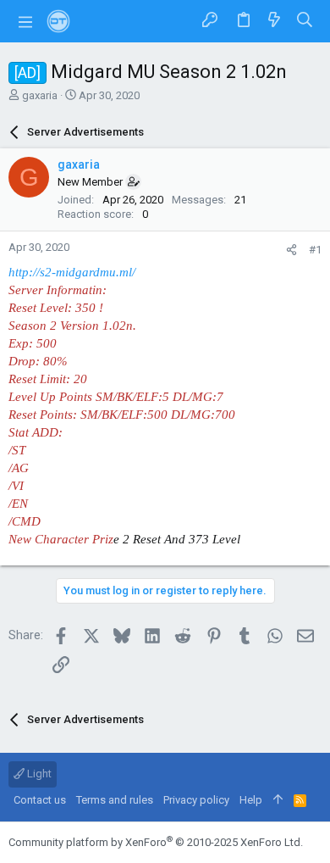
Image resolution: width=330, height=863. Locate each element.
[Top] (278, 800)
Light (38, 773)
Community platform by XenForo (155, 842)
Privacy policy (196, 799)
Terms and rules (114, 799)
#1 (315, 249)
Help (250, 799)
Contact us (40, 799)
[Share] (291, 250)
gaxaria (40, 95)
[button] (25, 21)
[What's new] (274, 20)
